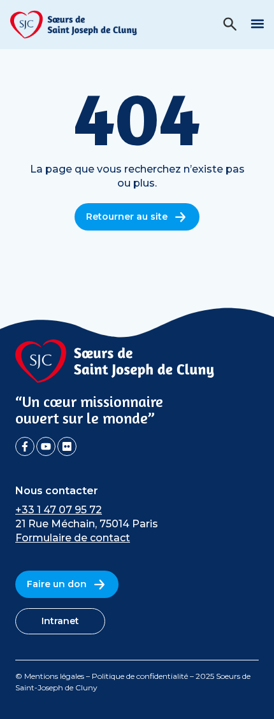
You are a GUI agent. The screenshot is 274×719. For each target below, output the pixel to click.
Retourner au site (127, 216)
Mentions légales (54, 676)
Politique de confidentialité (140, 676)
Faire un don (57, 584)
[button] (257, 23)
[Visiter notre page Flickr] (66, 446)
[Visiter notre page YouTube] (45, 446)
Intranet (60, 621)
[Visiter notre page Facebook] (24, 446)
